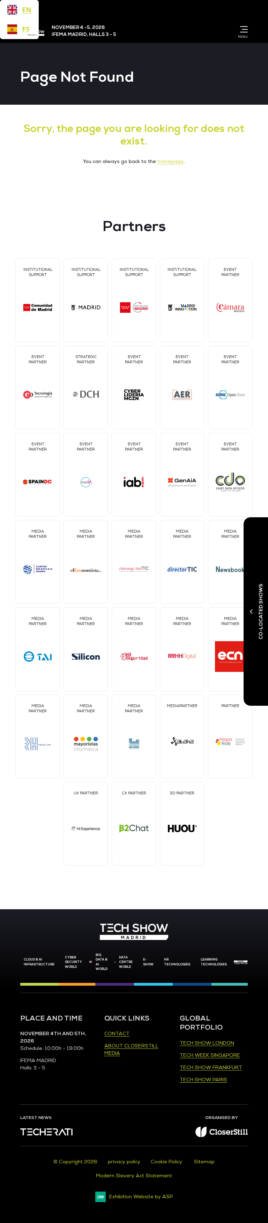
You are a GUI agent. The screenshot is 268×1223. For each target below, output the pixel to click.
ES (26, 29)
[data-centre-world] (115, 962)
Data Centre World (126, 962)
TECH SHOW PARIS (203, 1080)
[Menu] (242, 29)
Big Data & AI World (101, 962)
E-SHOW (148, 961)
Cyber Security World (73, 962)
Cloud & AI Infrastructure (39, 961)
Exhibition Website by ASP (141, 1197)
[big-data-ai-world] (90, 962)
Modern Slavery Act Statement (134, 1176)
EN (26, 9)
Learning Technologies (214, 961)
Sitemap (204, 1162)
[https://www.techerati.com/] (46, 1134)
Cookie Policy (167, 1162)
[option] (19, 29)
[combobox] (19, 10)
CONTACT (116, 1034)
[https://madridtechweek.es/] (241, 962)
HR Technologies (177, 961)
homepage (170, 161)
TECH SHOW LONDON (207, 1043)
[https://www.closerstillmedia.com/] (221, 1136)
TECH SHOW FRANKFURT (211, 1067)
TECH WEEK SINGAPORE (210, 1055)
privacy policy (124, 1162)
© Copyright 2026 (75, 1162)
